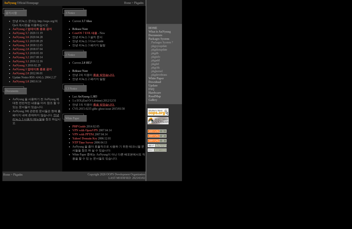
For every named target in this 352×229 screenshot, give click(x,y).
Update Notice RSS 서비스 (28, 77)
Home (127, 3)
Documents (12, 91)
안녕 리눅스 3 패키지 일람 (88, 45)
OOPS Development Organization (125, 174)
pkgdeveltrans (159, 74)
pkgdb (155, 53)
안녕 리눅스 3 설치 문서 (87, 37)
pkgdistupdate (159, 49)
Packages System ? (162, 42)
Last (84, 96)
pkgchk (155, 67)
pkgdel (155, 64)
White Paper (72, 118)
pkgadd (155, 60)
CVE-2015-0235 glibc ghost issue (91, 108)
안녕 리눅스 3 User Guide (87, 41)
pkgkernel (157, 71)
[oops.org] (158, 114)
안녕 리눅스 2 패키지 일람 (88, 79)
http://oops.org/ (46, 21)
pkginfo (155, 56)
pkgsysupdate (159, 46)
